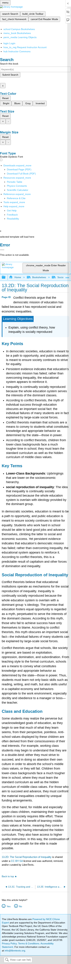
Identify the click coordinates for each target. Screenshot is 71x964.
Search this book (9, 63)
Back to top (8, 876)
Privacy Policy (9, 943)
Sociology (62, 277)
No (20, 906)
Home (18, 277)
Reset (5, 98)
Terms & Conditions (28, 943)
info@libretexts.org (14, 950)
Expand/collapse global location (67, 276)
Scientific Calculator (17, 190)
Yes (8, 906)
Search (7, 960)
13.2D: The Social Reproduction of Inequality (27, 856)
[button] (12, 214)
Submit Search (10, 74)
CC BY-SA (17, 860)
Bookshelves (39, 277)
